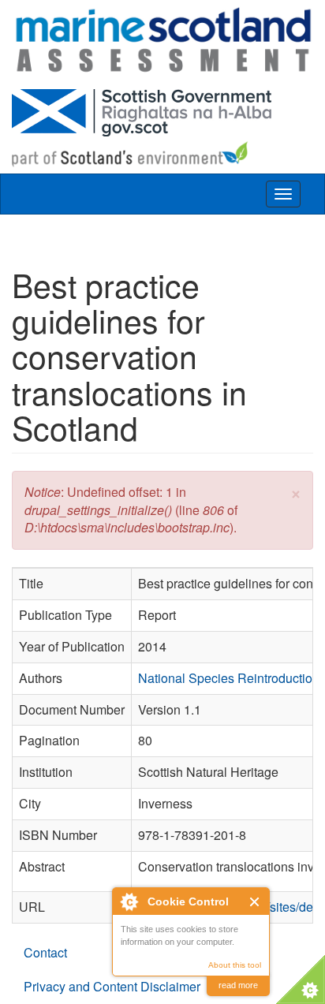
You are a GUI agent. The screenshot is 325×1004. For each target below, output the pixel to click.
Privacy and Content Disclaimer (112, 986)
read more (238, 985)
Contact (45, 952)
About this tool (234, 965)
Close (255, 902)
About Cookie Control (128, 901)
